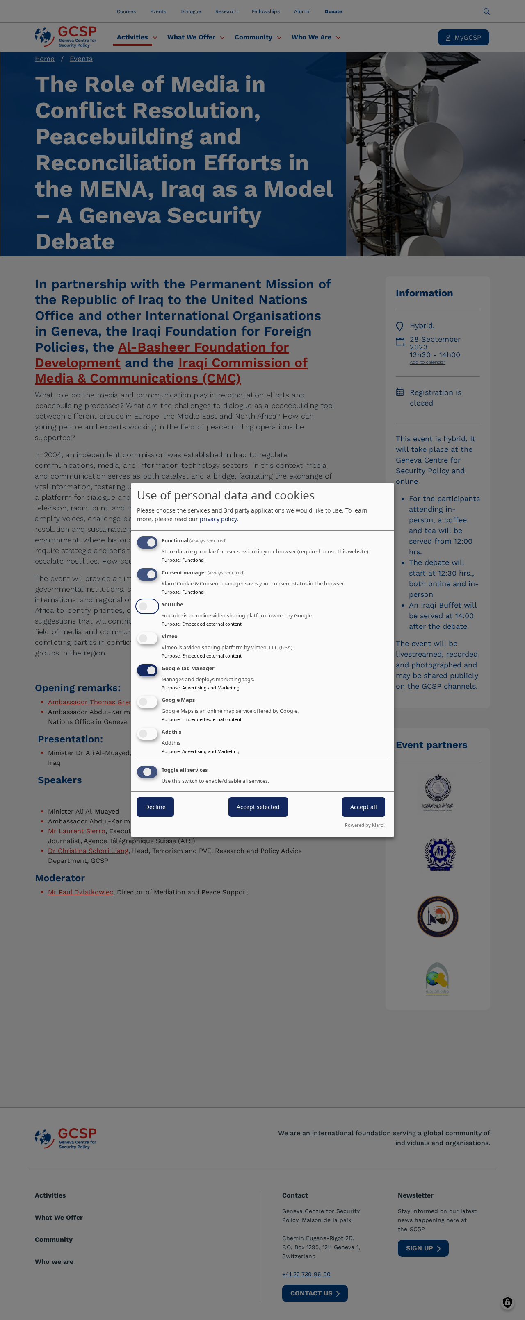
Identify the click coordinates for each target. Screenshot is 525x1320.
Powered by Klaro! (365, 825)
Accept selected (258, 807)
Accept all (363, 807)
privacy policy (218, 519)
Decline (155, 807)
